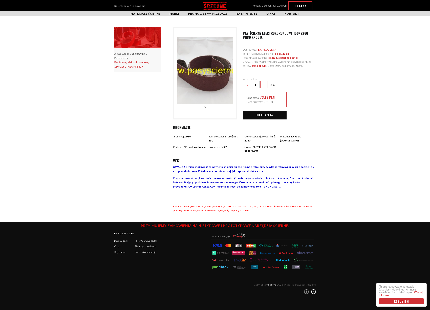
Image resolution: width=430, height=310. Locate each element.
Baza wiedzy (247, 13)
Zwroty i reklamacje (145, 252)
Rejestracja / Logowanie (129, 5)
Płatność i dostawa (145, 246)
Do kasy (300, 6)
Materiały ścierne (146, 13)
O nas (271, 13)
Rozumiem (401, 301)
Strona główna (136, 53)
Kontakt (292, 13)
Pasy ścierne (121, 57)
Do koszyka (264, 115)
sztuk (260, 84)
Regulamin (119, 252)
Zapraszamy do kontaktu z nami (285, 65)
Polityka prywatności (146, 240)
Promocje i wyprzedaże (208, 13)
